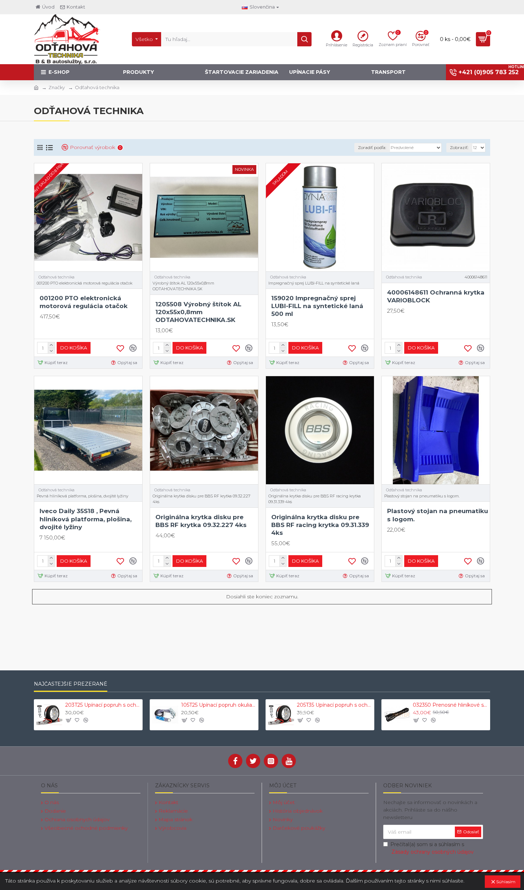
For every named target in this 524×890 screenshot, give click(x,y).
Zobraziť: (459, 147)
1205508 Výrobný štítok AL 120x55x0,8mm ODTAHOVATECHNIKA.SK (198, 312)
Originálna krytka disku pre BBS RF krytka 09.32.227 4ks (201, 520)
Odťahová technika (56, 277)
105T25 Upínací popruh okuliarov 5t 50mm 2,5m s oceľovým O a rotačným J (218, 705)
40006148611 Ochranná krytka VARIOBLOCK (435, 296)
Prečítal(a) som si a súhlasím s (432, 848)
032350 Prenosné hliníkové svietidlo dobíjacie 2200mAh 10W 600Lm (450, 705)
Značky (56, 87)
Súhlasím (505, 881)
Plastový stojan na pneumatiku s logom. (437, 514)
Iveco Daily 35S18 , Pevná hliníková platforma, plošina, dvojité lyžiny (86, 518)
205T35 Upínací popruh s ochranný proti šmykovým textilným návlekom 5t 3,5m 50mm (334, 705)
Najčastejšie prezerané (70, 684)
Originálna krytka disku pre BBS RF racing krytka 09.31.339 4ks (320, 524)
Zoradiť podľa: (372, 147)
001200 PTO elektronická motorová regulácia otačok (84, 302)
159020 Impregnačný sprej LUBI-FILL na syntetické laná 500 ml (317, 306)
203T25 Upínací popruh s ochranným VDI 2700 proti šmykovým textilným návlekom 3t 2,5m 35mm (102, 705)
